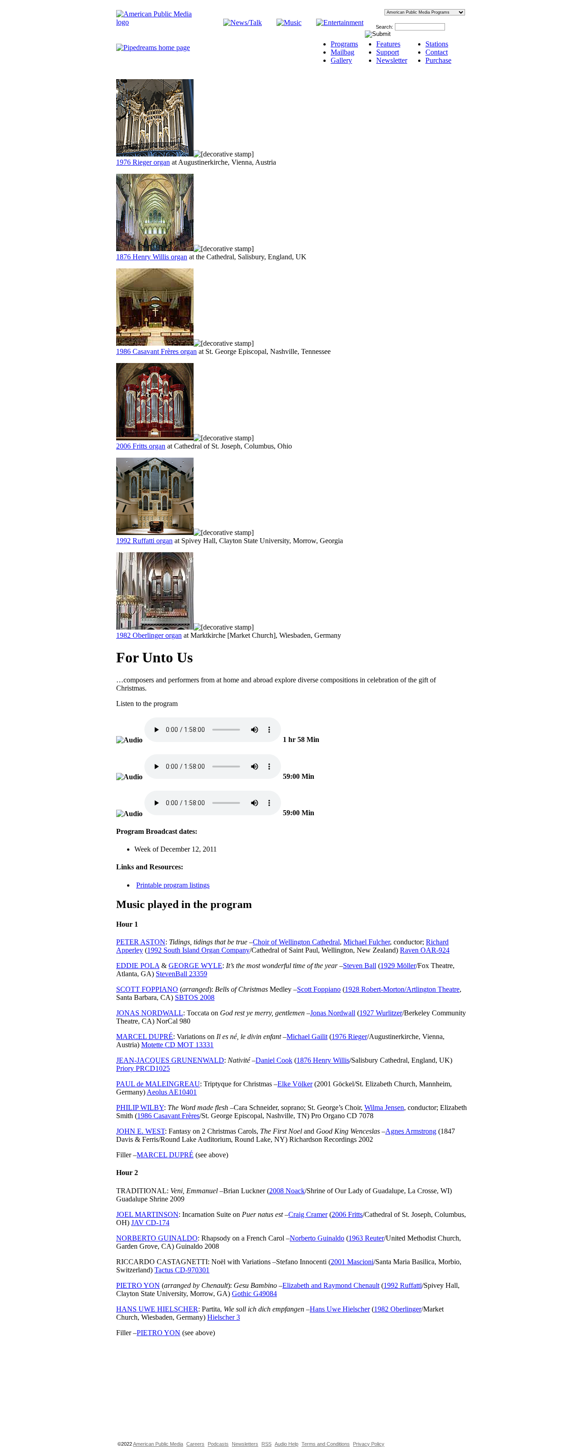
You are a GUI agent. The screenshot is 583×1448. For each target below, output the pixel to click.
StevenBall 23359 (181, 974)
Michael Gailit (306, 1036)
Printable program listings (173, 885)
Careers (195, 1444)
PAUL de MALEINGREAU (158, 1084)
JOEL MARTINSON (147, 1214)
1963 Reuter (366, 1238)
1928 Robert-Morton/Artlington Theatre (402, 989)
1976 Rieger (349, 1036)
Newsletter (391, 60)
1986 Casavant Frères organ (156, 351)
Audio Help (286, 1444)
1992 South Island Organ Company (198, 950)
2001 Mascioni (352, 1262)
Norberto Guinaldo (317, 1238)
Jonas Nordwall (332, 1013)
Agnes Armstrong (410, 1131)
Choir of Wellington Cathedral (296, 942)
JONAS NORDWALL (149, 1013)
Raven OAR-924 (425, 950)
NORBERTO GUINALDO (157, 1238)
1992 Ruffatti (403, 1285)
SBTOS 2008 (195, 997)
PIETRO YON (138, 1285)
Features (388, 44)
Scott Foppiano (319, 989)
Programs (344, 44)
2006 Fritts (347, 1214)
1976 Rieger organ (143, 162)
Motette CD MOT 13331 (177, 1045)
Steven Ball (359, 965)
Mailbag (342, 52)
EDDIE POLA (137, 965)
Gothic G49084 (254, 1293)
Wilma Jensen (384, 1107)
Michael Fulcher (366, 942)
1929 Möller (398, 965)
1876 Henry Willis (323, 1060)
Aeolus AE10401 (172, 1092)
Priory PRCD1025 (143, 1068)
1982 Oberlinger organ (149, 635)
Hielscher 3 (223, 1317)
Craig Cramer (307, 1214)
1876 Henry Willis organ (151, 257)
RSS (266, 1444)
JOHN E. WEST (140, 1131)
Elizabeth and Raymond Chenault (330, 1285)
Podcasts (218, 1444)
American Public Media (158, 1444)
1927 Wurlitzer (380, 1013)
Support (387, 52)
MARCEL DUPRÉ (144, 1036)
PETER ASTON (140, 942)
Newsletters (245, 1444)
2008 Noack (287, 1191)
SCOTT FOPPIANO (147, 989)
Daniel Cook (274, 1060)
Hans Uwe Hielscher (340, 1309)
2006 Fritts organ (140, 446)
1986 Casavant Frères (168, 1116)
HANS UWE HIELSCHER (157, 1309)
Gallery (341, 60)
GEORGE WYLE (195, 965)
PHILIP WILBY (140, 1107)
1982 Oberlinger (397, 1309)
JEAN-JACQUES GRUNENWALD (170, 1060)
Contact (436, 52)
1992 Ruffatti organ (144, 541)
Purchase (438, 60)
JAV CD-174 (150, 1222)
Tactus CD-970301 (182, 1270)
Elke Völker (294, 1084)
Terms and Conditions (326, 1444)
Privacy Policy (368, 1444)
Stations (436, 44)
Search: (384, 27)
